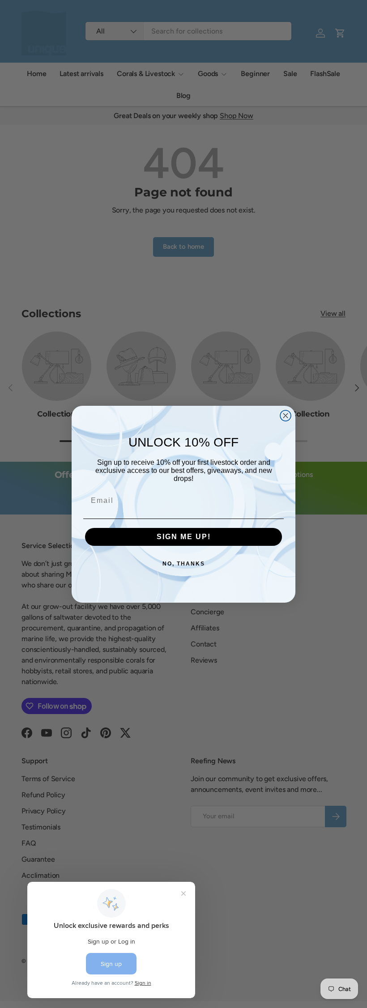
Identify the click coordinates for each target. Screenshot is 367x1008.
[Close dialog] (285, 415)
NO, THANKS (183, 564)
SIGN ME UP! (184, 536)
